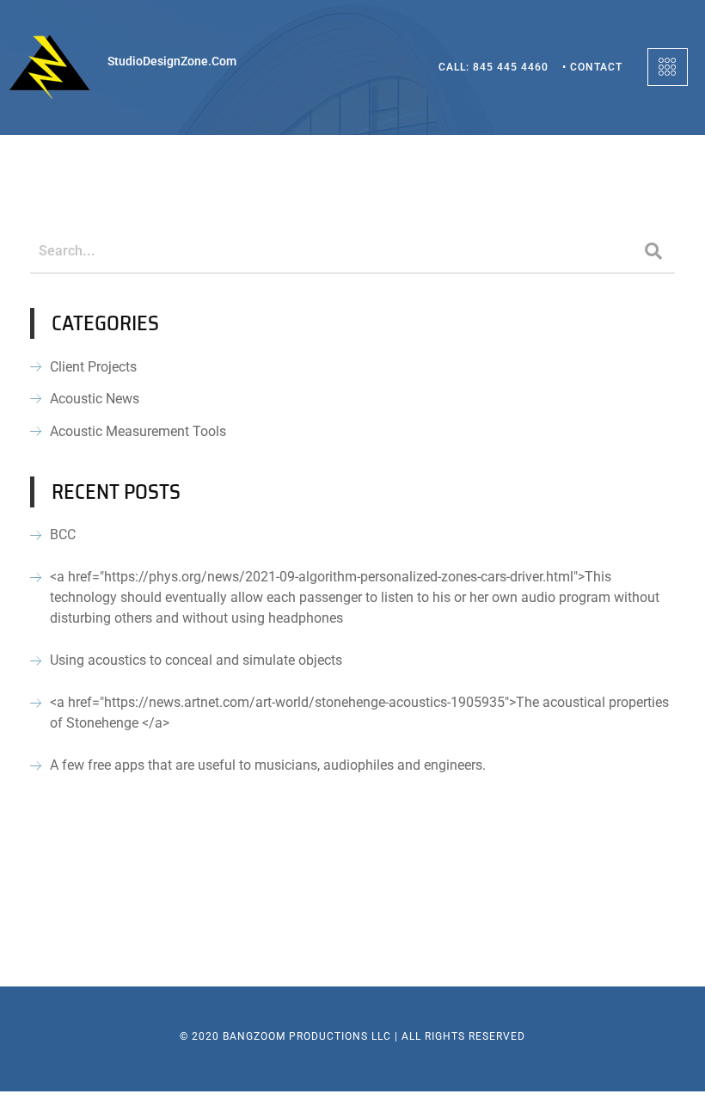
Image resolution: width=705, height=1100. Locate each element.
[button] (667, 67)
